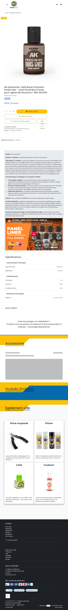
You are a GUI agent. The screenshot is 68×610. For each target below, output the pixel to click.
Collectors (8, 552)
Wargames (8, 534)
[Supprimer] (6, 111)
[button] (34, 598)
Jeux (6, 554)
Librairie (7, 559)
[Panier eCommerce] (56, 4)
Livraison (6, 130)
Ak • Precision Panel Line (13, 13)
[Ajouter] (14, 111)
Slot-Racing (9, 536)
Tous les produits (12, 540)
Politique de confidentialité (13, 603)
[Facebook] (8, 596)
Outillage (8, 555)
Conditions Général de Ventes (14, 571)
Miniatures (8, 529)
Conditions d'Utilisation (12, 569)
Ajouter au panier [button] (33, 111)
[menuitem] (10, 605)
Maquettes (8, 530)
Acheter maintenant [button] (26, 116)
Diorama (8, 532)
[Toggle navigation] (7, 4)
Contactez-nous (10, 575)
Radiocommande (10, 550)
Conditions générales (23, 601)
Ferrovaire (8, 527)
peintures (8, 557)
